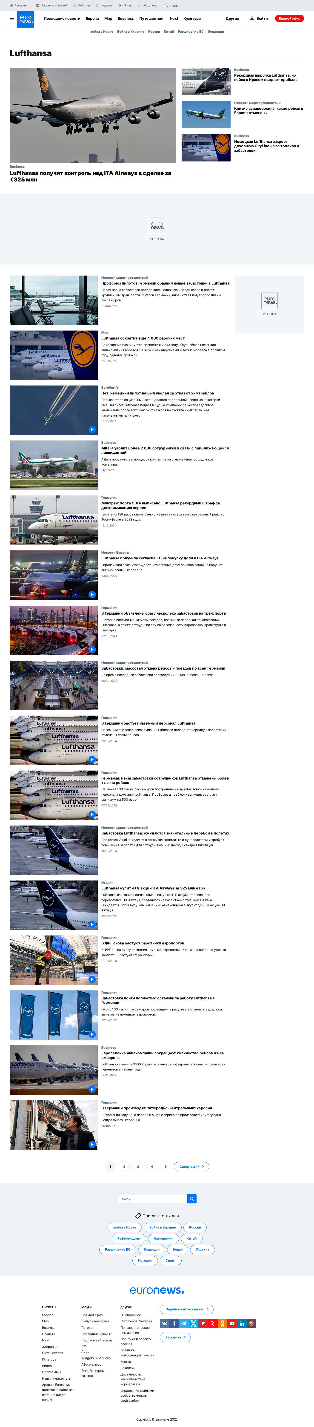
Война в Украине (130, 31)
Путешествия (151, 18)
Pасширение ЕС (191, 31)
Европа (92, 18)
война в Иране (101, 31)
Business (126, 18)
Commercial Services (136, 1321)
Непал (178, 1249)
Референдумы (128, 1238)
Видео (47, 1365)
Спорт (171, 1260)
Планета (48, 1334)
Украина (202, 1249)
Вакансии (127, 1368)
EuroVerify (110, 387)
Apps (85, 1351)
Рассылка (173, 1337)
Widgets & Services (96, 1358)
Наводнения (163, 1238)
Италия (107, 882)
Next (174, 18)
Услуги (86, 1307)
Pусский (20, 5)
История (145, 1260)
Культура (191, 18)
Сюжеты (49, 1307)
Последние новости (62, 18)
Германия (109, 497)
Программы (51, 1372)
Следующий (190, 1166)
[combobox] (190, 5)
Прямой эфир (289, 18)
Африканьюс (91, 1364)
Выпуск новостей (95, 1321)
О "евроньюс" (131, 1315)
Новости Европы (115, 552)
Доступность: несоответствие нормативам (132, 1379)
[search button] (166, 5)
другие (125, 1307)
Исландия (216, 31)
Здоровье (49, 1346)
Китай (169, 31)
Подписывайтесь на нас (185, 1309)
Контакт (126, 1361)
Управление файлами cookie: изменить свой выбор (137, 1395)
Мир (108, 18)
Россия (154, 31)
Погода (87, 1327)
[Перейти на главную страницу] (25, 19)
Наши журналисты (56, 1378)
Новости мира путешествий (257, 102)
